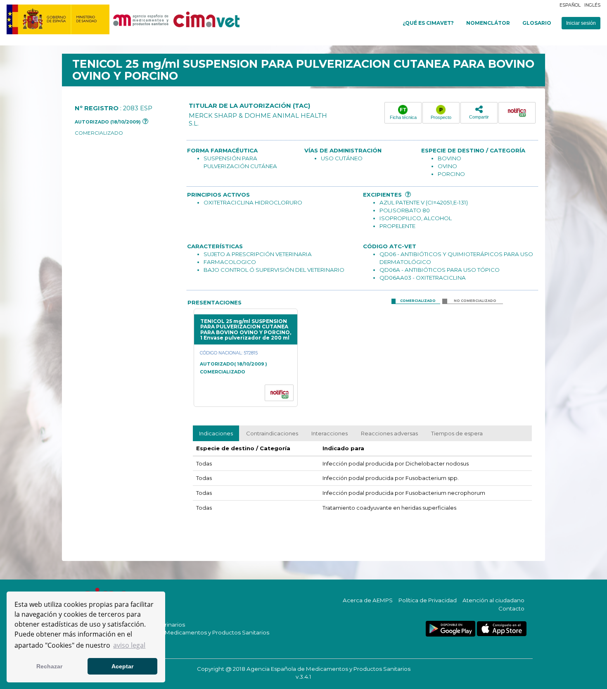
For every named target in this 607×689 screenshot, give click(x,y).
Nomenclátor (488, 23)
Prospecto (441, 117)
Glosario (536, 23)
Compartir (479, 116)
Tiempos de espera (457, 433)
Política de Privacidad (427, 600)
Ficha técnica (403, 117)
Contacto (511, 608)
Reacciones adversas (389, 433)
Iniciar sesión (581, 23)
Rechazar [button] (49, 666)
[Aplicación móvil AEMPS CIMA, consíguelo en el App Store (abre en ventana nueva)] (501, 628)
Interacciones (329, 433)
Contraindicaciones (272, 433)
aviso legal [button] (129, 645)
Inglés (592, 5)
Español (570, 5)
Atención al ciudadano (493, 600)
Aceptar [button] (122, 666)
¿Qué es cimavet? (428, 23)
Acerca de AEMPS (368, 600)
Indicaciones (216, 433)
